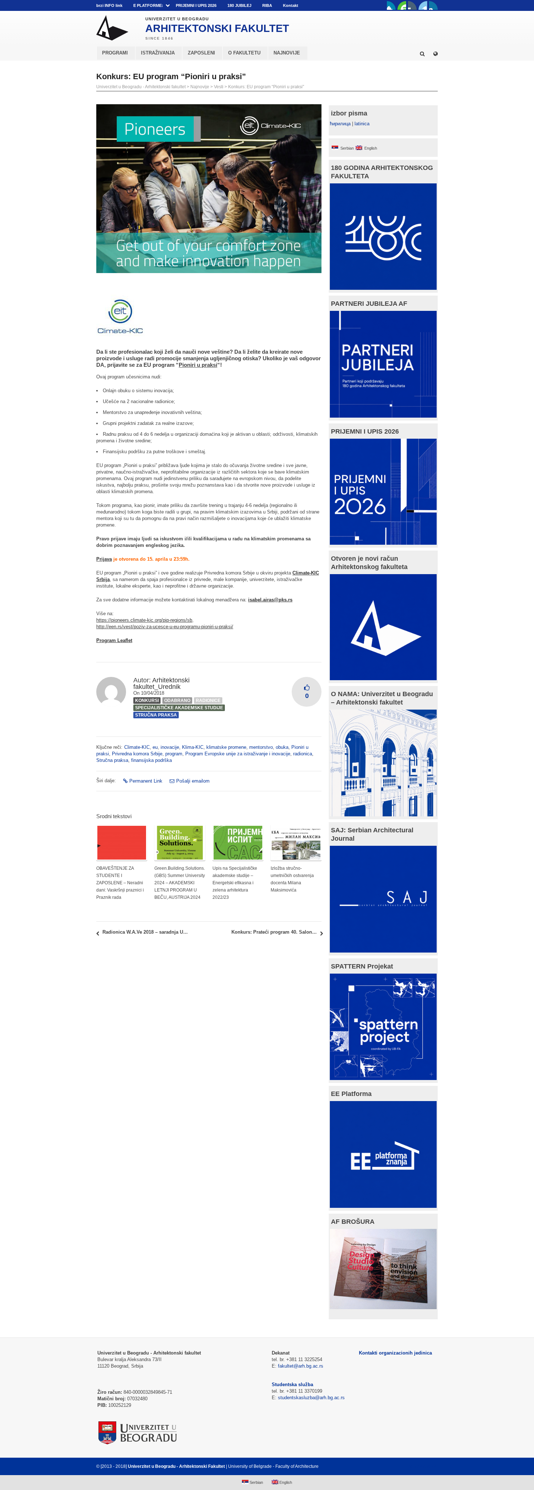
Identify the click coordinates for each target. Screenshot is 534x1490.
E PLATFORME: (148, 5)
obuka (282, 747)
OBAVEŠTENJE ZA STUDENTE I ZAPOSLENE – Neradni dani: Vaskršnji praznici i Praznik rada (120, 883)
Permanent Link (145, 781)
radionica (302, 753)
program (173, 753)
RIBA (267, 5)
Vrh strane (419, 1466)
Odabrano (177, 700)
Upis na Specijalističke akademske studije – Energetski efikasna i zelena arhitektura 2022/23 (235, 883)
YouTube (401, 5)
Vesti (218, 86)
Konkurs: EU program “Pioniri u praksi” (266, 86)
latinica (362, 123)
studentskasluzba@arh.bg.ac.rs (311, 1397)
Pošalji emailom (193, 781)
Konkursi (147, 700)
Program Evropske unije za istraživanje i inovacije (237, 753)
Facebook (391, 5)
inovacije (170, 747)
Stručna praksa (156, 715)
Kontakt (290, 5)
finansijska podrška (151, 760)
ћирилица (340, 123)
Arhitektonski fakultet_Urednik (161, 683)
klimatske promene (226, 747)
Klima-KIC (192, 747)
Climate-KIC (137, 747)
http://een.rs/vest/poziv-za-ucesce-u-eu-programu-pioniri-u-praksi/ (164, 626)
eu (155, 747)
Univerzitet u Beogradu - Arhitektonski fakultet (141, 86)
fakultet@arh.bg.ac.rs (300, 1366)
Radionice (208, 700)
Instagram (433, 5)
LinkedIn (422, 5)
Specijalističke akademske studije (179, 707)
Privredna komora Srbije (137, 753)
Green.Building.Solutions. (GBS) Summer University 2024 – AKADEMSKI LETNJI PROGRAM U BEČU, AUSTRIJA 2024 (179, 883)
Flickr (412, 5)
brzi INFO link (109, 5)
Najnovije (199, 86)
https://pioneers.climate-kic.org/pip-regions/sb (144, 620)
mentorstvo (261, 747)
